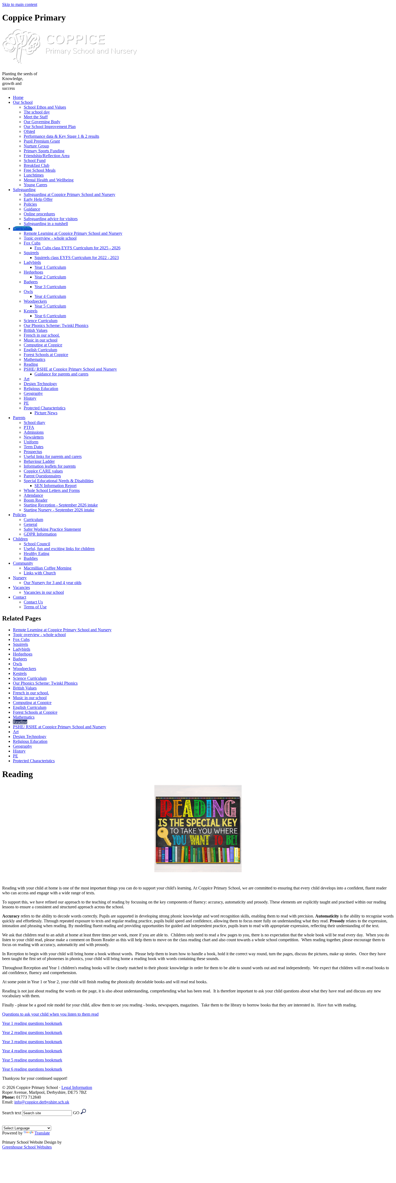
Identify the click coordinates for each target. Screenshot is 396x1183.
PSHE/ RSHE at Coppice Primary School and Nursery (70, 369)
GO (76, 1112)
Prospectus (33, 451)
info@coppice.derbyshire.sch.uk (41, 1102)
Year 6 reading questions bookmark (32, 1069)
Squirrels (31, 252)
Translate (42, 1133)
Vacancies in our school (44, 592)
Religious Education (41, 388)
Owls (28, 291)
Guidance (32, 209)
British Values (35, 330)
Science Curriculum (40, 320)
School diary (34, 422)
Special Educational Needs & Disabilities (58, 480)
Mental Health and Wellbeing (49, 180)
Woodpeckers (35, 301)
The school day (37, 112)
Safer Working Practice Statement (52, 529)
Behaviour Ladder (39, 461)
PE (26, 403)
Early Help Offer (38, 199)
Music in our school (40, 340)
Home (18, 97)
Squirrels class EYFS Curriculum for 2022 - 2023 (76, 257)
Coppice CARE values (43, 471)
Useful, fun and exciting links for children (59, 548)
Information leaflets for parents (50, 466)
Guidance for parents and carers (61, 374)
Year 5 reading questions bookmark (32, 1060)
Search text (11, 1112)
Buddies (31, 558)
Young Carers (35, 184)
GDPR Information (40, 534)
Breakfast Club (36, 165)
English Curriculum (40, 349)
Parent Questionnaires (42, 476)
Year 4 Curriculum (50, 296)
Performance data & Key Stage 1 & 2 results (61, 136)
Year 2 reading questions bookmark (32, 1032)
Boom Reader (35, 500)
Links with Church (40, 573)
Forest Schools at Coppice (46, 354)
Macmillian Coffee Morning (47, 568)
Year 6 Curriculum (50, 315)
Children (20, 539)
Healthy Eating (36, 553)
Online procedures (39, 214)
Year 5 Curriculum (50, 306)
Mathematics (34, 359)
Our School (23, 102)
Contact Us (33, 602)
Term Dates (33, 446)
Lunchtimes (34, 175)
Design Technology (40, 383)
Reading (31, 364)
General (30, 524)
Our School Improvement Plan (50, 126)
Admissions (34, 432)
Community (23, 563)
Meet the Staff (36, 117)
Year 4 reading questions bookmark (32, 1051)
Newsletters (34, 437)
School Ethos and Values (45, 107)
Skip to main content (19, 4)
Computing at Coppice (43, 345)
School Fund (35, 160)
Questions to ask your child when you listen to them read (50, 1014)
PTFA (29, 427)
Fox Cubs (32, 243)
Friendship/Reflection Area (47, 155)
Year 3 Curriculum (50, 286)
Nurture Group (36, 146)
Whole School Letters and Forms (52, 490)
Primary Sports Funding (44, 151)
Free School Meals (39, 170)
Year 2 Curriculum (50, 277)
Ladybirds (32, 262)
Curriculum (22, 228)
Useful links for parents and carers (53, 456)
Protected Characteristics (44, 408)
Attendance (33, 495)
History (30, 398)
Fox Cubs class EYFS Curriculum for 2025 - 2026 (77, 248)
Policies (30, 204)
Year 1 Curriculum (50, 267)
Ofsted (29, 131)
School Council (37, 544)
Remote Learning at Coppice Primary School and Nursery (73, 233)
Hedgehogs (33, 272)
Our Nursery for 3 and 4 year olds (52, 582)
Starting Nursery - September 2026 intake (59, 510)
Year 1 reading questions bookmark (32, 1023)
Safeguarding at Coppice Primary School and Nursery (69, 194)
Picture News (45, 413)
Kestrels (30, 311)
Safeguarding (24, 189)
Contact (19, 597)
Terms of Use (35, 607)
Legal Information (76, 1087)
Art (26, 379)
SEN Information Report (55, 485)
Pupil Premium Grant (42, 141)
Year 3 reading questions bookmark (32, 1041)
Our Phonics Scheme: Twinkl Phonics (56, 325)
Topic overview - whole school (50, 238)
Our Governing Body (42, 121)
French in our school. (42, 335)
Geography (33, 393)
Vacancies (21, 587)
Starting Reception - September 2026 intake (61, 505)
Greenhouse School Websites (27, 1147)
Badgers (31, 282)
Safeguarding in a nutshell (46, 223)
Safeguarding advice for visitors (51, 218)
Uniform (31, 442)
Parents (19, 417)
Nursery (20, 577)
